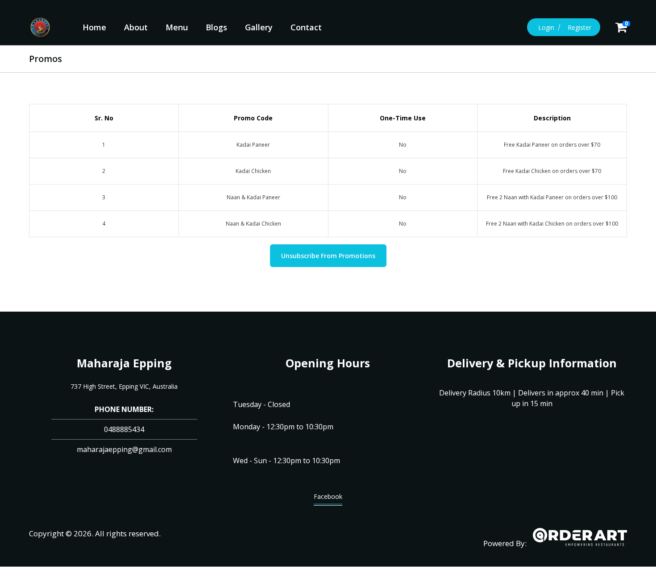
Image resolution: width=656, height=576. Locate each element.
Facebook (328, 496)
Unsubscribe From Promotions (328, 255)
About (136, 27)
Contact (306, 27)
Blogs (216, 27)
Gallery (259, 27)
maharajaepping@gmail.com (124, 449)
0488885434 (124, 429)
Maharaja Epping (124, 362)
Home (94, 27)
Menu (177, 27)
